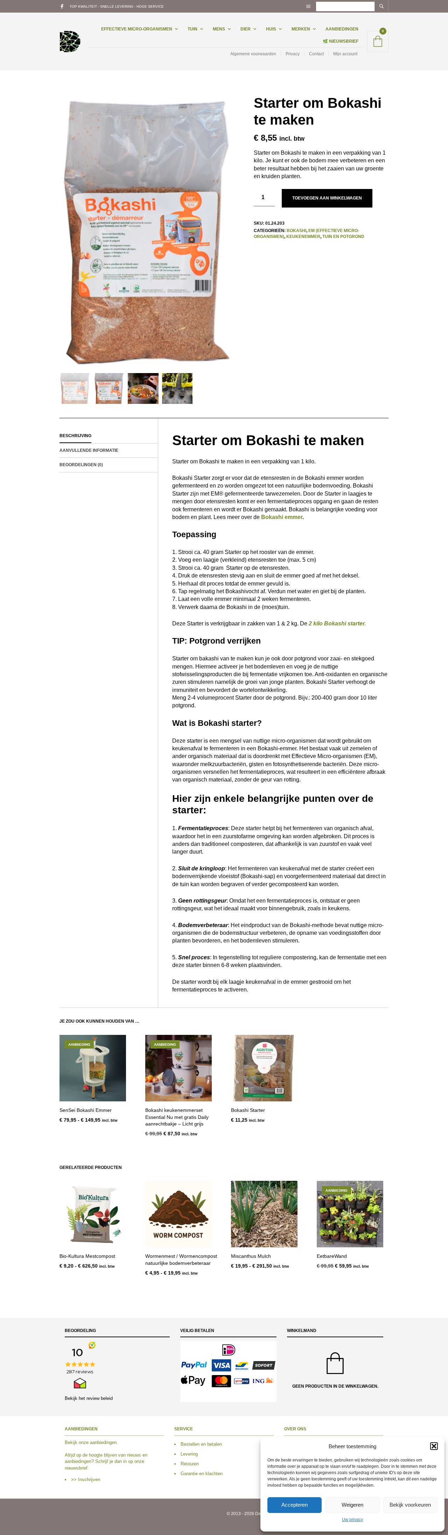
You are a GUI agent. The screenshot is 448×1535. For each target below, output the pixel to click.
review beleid (99, 1398)
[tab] (108, 436)
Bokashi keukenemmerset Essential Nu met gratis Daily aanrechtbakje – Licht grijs (177, 1117)
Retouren (190, 1463)
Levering (189, 1454)
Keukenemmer (303, 236)
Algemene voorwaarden (253, 53)
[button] (434, 1446)
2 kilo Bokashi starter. (337, 623)
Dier (245, 29)
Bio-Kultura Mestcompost (87, 1256)
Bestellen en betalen (201, 1444)
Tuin (192, 29)
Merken (301, 29)
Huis (271, 29)
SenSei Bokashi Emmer (85, 1110)
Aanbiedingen (342, 29)
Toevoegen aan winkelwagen (327, 198)
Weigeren (352, 1505)
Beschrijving (75, 435)
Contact (316, 53)
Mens (219, 29)
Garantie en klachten (202, 1474)
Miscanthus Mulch (251, 1256)
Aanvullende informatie (88, 450)
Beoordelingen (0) (81, 464)
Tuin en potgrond (343, 236)
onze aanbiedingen (98, 1442)
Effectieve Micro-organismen (136, 29)
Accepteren (294, 1505)
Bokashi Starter (248, 1110)
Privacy (293, 53)
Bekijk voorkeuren (410, 1505)
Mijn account (345, 53)
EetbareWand (332, 1256)
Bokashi (296, 230)
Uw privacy (352, 1519)
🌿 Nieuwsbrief (340, 41)
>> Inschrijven (85, 1479)
